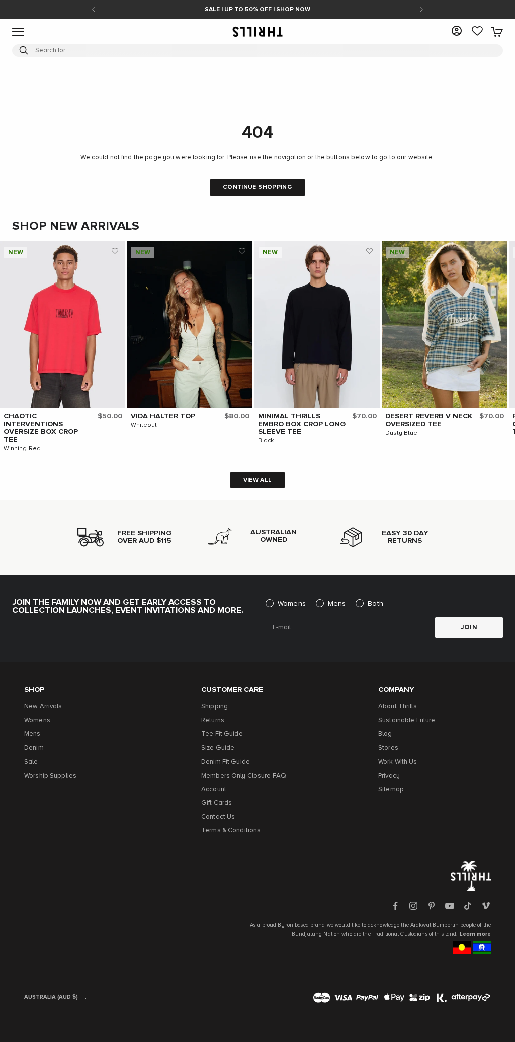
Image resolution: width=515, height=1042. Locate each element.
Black (266, 441)
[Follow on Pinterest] (431, 906)
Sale (31, 762)
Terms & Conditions (231, 830)
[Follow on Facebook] (395, 906)
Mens (337, 603)
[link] (477, 31)
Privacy (389, 776)
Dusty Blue (401, 433)
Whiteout (144, 425)
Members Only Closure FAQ (243, 776)
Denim (34, 748)
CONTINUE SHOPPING (257, 187)
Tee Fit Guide (222, 734)
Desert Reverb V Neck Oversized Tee (428, 420)
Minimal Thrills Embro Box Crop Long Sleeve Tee (302, 424)
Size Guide (217, 748)
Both (375, 603)
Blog (385, 734)
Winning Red (22, 449)
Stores (388, 748)
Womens (292, 603)
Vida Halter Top (163, 416)
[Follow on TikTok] (468, 906)
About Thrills (397, 706)
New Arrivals (43, 706)
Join (469, 627)
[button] (115, 251)
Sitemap (391, 789)
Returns (212, 720)
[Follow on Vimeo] (486, 906)
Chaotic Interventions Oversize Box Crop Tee (41, 428)
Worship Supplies (50, 776)
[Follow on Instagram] (413, 906)
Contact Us (218, 817)
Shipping (214, 706)
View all (257, 480)
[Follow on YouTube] (450, 906)
